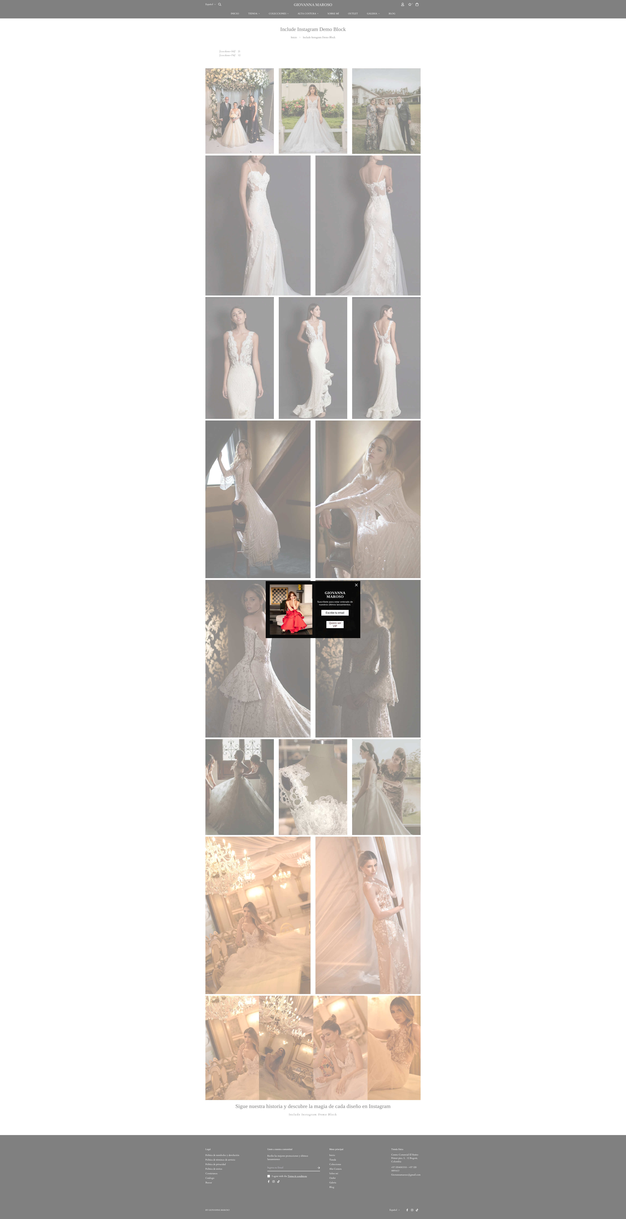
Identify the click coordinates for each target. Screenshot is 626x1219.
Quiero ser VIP (335, 625)
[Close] (356, 585)
